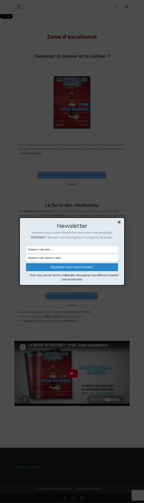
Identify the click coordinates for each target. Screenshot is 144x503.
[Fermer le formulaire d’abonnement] (120, 223)
